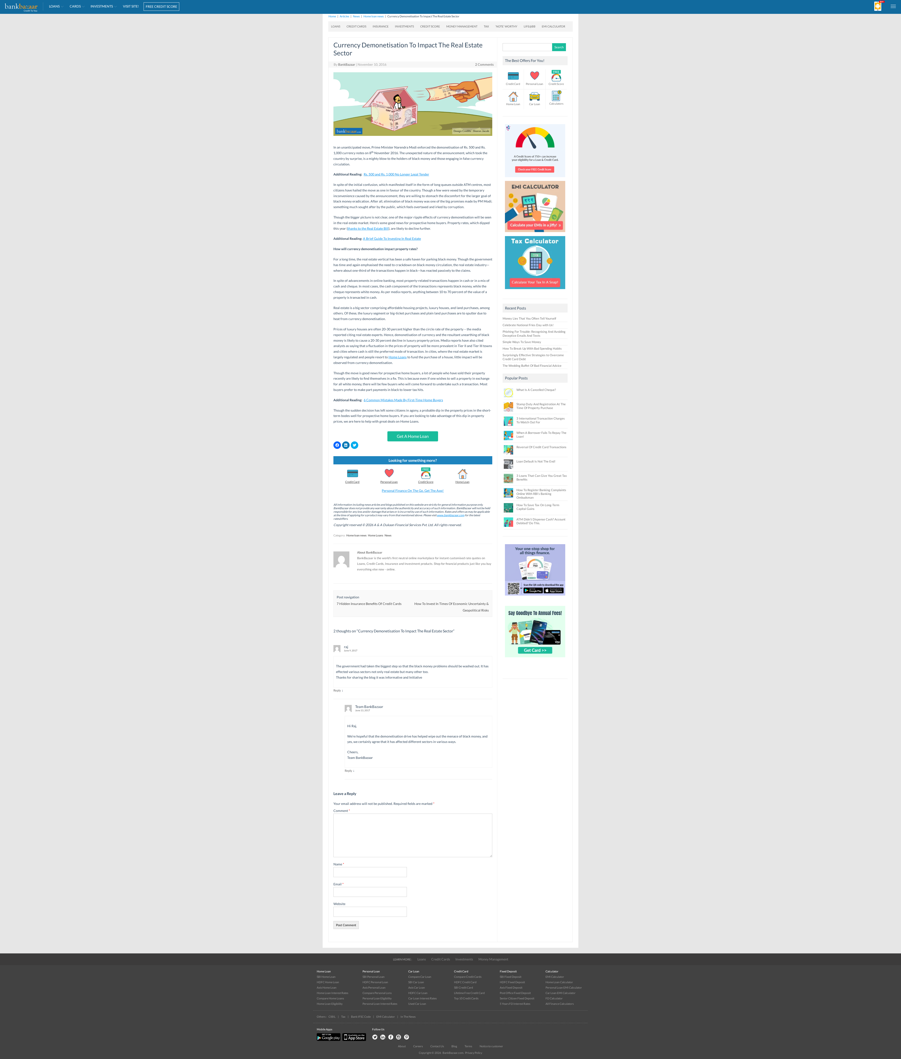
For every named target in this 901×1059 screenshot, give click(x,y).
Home (332, 16)
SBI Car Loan (416, 982)
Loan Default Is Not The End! (535, 461)
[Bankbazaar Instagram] (398, 1037)
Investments (102, 6)
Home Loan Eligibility (330, 1003)
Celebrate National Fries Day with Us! (528, 325)
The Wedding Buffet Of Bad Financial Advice (532, 365)
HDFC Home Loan (328, 982)
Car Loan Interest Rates (422, 998)
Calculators (556, 103)
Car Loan (534, 104)
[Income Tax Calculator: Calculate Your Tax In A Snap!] (535, 290)
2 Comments (484, 64)
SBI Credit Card (463, 987)
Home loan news (373, 16)
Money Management (461, 26)
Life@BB (529, 26)
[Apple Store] (353, 1040)
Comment (341, 811)
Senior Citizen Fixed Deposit (517, 998)
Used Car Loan (417, 1003)
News (356, 16)
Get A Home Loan (413, 436)
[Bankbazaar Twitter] (374, 1037)
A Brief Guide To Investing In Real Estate (392, 239)
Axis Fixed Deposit (511, 987)
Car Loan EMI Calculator (561, 993)
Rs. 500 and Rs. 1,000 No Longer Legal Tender (396, 174)
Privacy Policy (473, 1053)
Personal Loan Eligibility (377, 998)
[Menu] (893, 6)
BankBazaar (346, 64)
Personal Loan (389, 482)
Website (339, 904)
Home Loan (462, 482)
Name (338, 864)
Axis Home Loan (326, 987)
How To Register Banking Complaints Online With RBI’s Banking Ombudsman (541, 493)
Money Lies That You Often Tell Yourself (529, 318)
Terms (468, 1046)
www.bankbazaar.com (450, 515)
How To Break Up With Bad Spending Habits (532, 348)
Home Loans (398, 357)
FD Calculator (554, 998)
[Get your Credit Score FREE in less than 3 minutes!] (535, 178)
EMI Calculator (553, 26)
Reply (337, 690)
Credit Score (430, 26)
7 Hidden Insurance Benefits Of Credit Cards (369, 604)
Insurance (381, 26)
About (402, 1046)
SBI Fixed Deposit (510, 977)
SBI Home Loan (326, 977)
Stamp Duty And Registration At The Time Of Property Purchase (541, 406)
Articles (344, 16)
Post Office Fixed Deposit (515, 993)
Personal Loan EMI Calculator (564, 987)
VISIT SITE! (131, 6)
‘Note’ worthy (506, 26)
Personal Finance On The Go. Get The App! (413, 491)
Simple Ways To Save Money (522, 342)
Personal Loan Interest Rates (380, 1003)
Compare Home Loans (330, 998)
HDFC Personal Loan (375, 982)
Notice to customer (491, 1046)
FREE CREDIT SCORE (161, 6)
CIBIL (332, 1016)
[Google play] (329, 1040)
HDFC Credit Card (465, 982)
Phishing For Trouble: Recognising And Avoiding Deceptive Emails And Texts (534, 333)
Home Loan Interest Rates (332, 993)
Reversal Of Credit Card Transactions (541, 447)
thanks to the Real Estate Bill (368, 228)
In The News (408, 1016)
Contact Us (437, 1046)
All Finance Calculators (560, 1003)
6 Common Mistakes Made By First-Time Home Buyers (403, 400)
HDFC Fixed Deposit (512, 982)
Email (338, 884)
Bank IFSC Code (361, 1016)
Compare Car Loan (419, 977)
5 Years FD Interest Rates (515, 1003)
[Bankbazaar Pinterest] (406, 1037)
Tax (486, 26)
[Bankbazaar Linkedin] (382, 1037)
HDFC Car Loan (418, 993)
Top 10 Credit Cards (466, 998)
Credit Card (352, 482)
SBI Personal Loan (374, 977)
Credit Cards (356, 26)
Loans (54, 6)
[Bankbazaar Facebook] (390, 1037)
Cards (75, 6)
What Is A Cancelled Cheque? (536, 390)
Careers (418, 1046)
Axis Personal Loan (374, 987)
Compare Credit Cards (467, 977)
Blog (454, 1046)
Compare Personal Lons (377, 993)
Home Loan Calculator (559, 982)
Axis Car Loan (416, 987)
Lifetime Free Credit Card (469, 993)
